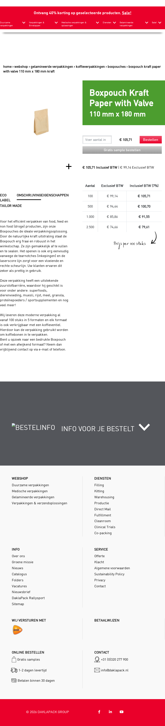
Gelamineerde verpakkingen (126, 24)
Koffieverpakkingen (90, 66)
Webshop (21, 66)
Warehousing (104, 497)
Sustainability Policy (109, 574)
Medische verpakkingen (30, 491)
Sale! (126, 12)
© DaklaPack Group (47, 712)
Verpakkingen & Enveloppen (36, 24)
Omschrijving (29, 195)
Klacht (99, 562)
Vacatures (19, 586)
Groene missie (22, 562)
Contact (100, 586)
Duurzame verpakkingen (6, 24)
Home (7, 66)
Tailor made (11, 205)
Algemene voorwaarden (112, 568)
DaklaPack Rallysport (28, 598)
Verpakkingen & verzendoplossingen (39, 503)
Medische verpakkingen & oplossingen (73, 24)
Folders (17, 580)
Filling (99, 485)
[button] (82, 430)
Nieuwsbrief (21, 592)
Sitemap (18, 604)
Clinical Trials (104, 527)
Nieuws (17, 568)
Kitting (99, 491)
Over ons (18, 556)
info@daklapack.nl (114, 670)
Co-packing (103, 533)
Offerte (99, 556)
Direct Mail (102, 509)
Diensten (107, 22)
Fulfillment (102, 515)
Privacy (99, 580)
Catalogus (19, 574)
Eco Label (5, 197)
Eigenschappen (55, 195)
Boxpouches (117, 66)
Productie (101, 503)
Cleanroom (102, 521)
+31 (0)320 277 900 (114, 659)
